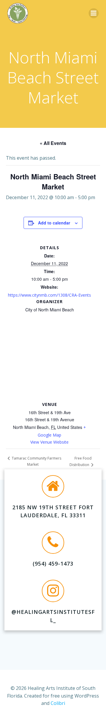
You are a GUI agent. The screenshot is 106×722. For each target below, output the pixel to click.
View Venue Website (49, 442)
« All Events (53, 143)
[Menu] (94, 13)
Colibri (58, 703)
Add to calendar (54, 223)
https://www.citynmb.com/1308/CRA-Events (49, 295)
